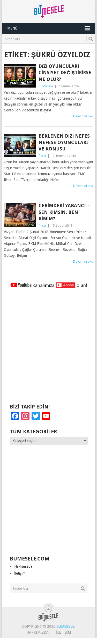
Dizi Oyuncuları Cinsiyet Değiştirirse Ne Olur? (65, 72)
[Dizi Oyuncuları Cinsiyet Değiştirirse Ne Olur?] (20, 76)
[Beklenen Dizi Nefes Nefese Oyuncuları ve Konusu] (20, 145)
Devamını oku (83, 116)
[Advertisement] (48, 348)
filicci (42, 156)
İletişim (19, 573)
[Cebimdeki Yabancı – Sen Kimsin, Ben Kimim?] (20, 215)
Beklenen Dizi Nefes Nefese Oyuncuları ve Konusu (64, 142)
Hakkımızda (23, 566)
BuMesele (46, 86)
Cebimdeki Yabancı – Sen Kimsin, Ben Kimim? (64, 212)
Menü (12, 28)
